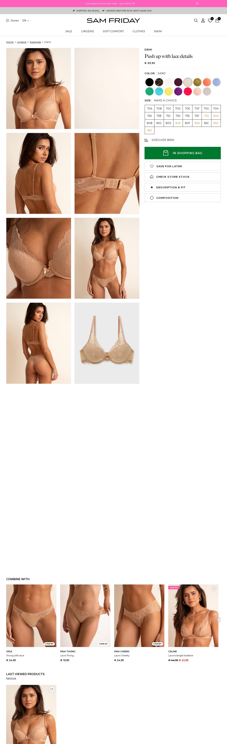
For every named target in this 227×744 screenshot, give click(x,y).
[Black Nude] (159, 82)
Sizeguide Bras (163, 140)
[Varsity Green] (149, 91)
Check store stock (173, 176)
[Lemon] (168, 91)
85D (215, 123)
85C (206, 123)
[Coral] (207, 82)
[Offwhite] (168, 82)
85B (197, 123)
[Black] (149, 82)
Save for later (169, 166)
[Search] (196, 20)
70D (178, 108)
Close (197, 3)
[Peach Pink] (197, 91)
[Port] (178, 82)
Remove (11, 678)
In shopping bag (187, 153)
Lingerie (87, 31)
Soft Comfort (113, 31)
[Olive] (197, 82)
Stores (15, 20)
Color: (150, 73)
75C (168, 115)
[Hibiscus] (187, 91)
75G (206, 115)
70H (216, 108)
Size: (148, 100)
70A (149, 108)
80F (187, 123)
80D (168, 123)
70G (206, 108)
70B (159, 108)
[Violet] (178, 91)
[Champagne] (207, 91)
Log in (203, 20)
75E (187, 115)
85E (149, 130)
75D (178, 115)
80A (216, 115)
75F (197, 115)
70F (197, 108)
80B (149, 123)
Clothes (139, 31)
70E (187, 108)
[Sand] (187, 82)
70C (168, 108)
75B (159, 115)
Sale (68, 31)
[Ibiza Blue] (159, 91)
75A (149, 115)
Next (218, 619)
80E (178, 123)
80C (159, 123)
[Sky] (216, 82)
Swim (158, 31)
